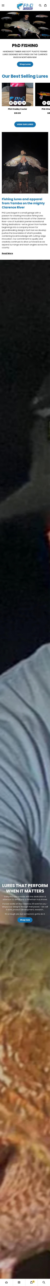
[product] (6, 1282)
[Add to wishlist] (15, 103)
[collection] (19, 1282)
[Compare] (20, 103)
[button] (45, 5)
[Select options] (11, 103)
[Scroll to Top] (45, 1273)
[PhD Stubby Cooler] (17, 94)
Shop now (25, 920)
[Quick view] (24, 103)
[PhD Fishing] (25, 5)
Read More (7, 253)
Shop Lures (25, 64)
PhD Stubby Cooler (17, 109)
